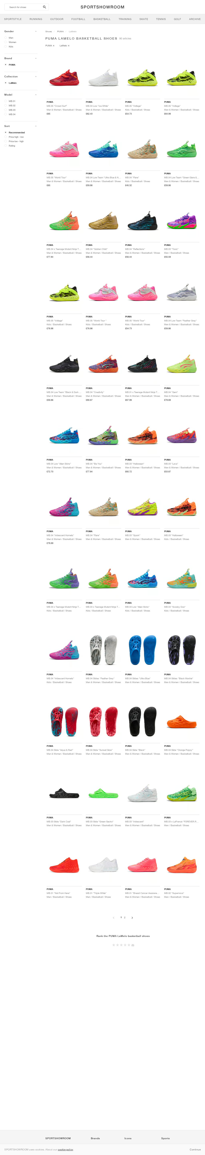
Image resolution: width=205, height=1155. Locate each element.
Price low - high (16, 141)
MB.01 (12, 101)
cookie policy (65, 1149)
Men (11, 37)
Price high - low (16, 137)
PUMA (12, 64)
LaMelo (13, 83)
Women (12, 42)
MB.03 (12, 110)
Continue (195, 1149)
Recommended (17, 132)
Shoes (48, 31)
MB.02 (12, 105)
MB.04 (12, 114)
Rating (12, 145)
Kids (11, 46)
